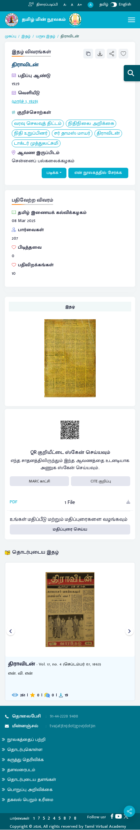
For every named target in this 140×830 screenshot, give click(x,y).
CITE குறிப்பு (101, 481)
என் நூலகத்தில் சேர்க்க (98, 172)
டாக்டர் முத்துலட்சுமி (36, 143)
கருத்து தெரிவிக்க (25, 759)
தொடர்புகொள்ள (24, 749)
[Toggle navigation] (131, 19)
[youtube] (119, 816)
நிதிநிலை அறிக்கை (91, 123)
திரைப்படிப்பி (46, 4)
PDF (14, 502)
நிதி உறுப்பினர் (31, 133)
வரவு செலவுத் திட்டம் (38, 123)
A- (65, 5)
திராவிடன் (108, 133)
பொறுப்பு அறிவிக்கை (29, 789)
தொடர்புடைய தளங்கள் (31, 779)
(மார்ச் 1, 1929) (25, 101)
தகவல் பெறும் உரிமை (30, 799)
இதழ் (26, 36)
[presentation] (10, 631)
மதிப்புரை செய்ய (70, 529)
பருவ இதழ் (45, 36)
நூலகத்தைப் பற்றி (26, 739)
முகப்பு (10, 36)
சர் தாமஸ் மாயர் (72, 133)
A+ (79, 5)
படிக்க (53, 172)
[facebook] (113, 816)
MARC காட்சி (39, 481)
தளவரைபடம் (21, 769)
